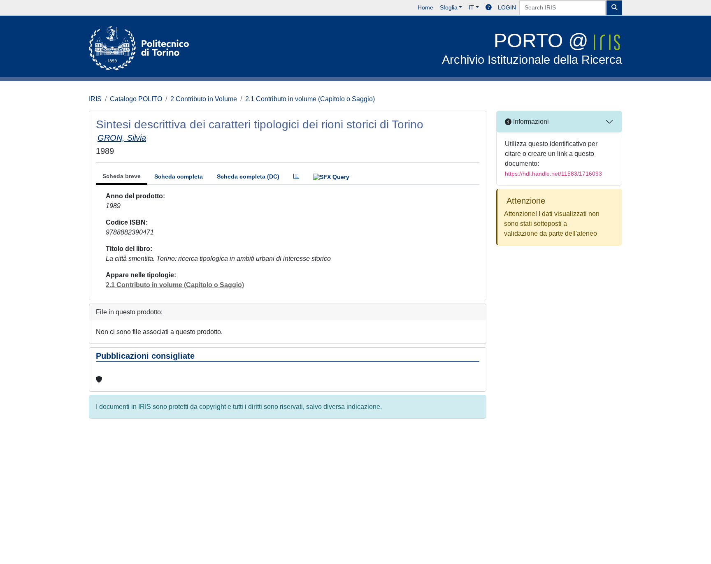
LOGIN (507, 7)
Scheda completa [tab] (178, 176)
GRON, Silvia (122, 137)
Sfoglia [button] (449, 7)
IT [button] (471, 7)
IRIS (95, 98)
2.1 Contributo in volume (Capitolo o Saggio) (310, 98)
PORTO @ (532, 48)
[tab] (296, 176)
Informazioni (530, 121)
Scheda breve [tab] (121, 176)
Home (425, 7)
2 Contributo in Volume (203, 98)
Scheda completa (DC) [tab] (248, 176)
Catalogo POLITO (136, 98)
